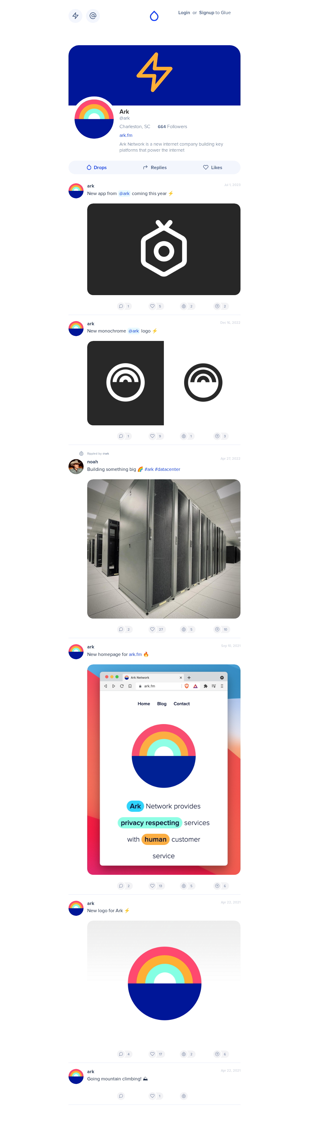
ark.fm (125, 135)
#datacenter (167, 469)
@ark (124, 194)
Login (184, 13)
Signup (206, 13)
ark (90, 186)
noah (92, 462)
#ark (149, 469)
